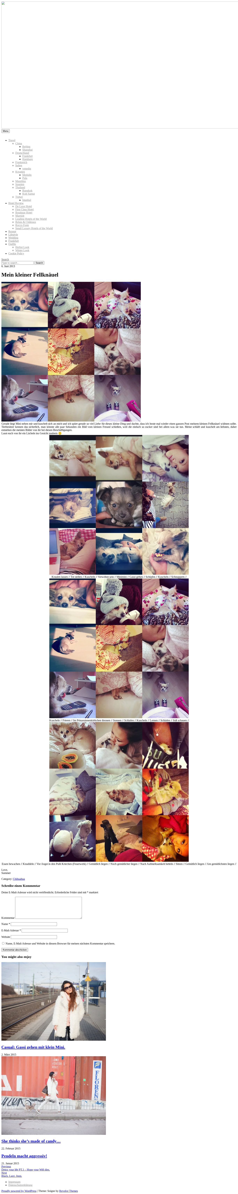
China (18, 143)
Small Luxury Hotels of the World (34, 228)
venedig (26, 168)
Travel (11, 140)
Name (5, 923)
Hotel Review (16, 203)
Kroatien (20, 171)
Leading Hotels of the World (31, 218)
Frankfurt (27, 156)
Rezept (12, 231)
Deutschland (22, 152)
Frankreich (21, 162)
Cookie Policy (16, 253)
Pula (24, 178)
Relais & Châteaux (25, 222)
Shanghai (27, 149)
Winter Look (22, 250)
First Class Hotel (24, 209)
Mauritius (20, 181)
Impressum (14, 1181)
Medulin (27, 174)
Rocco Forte (22, 225)
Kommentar (7, 917)
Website (5, 936)
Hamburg (27, 159)
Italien (18, 165)
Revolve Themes (68, 1190)
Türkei (19, 196)
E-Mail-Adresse (11, 930)
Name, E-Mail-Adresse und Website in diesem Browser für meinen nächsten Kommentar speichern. (60, 943)
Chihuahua (19, 878)
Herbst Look (22, 247)
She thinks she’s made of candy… (31, 1141)
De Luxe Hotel (23, 206)
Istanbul (26, 200)
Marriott (19, 215)
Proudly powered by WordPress (18, 1190)
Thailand (20, 187)
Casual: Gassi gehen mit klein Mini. (33, 1047)
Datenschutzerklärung (20, 1185)
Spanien (19, 184)
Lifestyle (13, 234)
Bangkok (27, 190)
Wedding (13, 237)
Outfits (12, 244)
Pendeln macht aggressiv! (24, 1156)
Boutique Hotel (23, 212)
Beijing (26, 146)
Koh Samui (28, 193)
